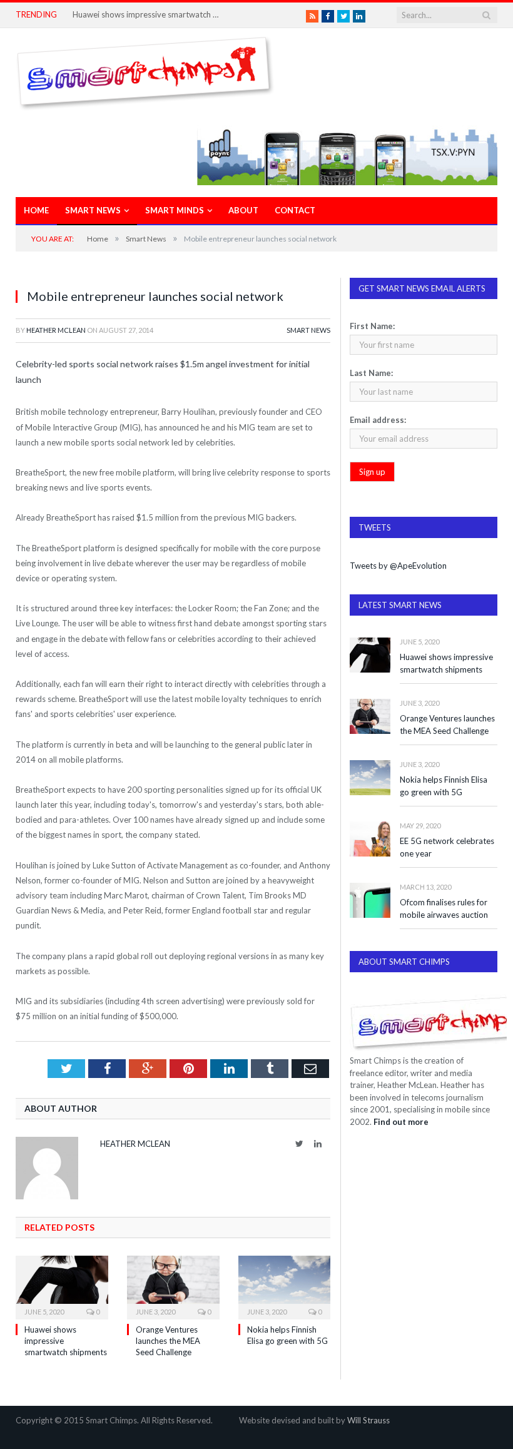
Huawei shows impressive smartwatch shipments (148, 14)
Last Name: (371, 373)
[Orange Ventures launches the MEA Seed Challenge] (173, 1286)
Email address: (378, 420)
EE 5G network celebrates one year (447, 847)
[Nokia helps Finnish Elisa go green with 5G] (284, 1286)
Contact (295, 210)
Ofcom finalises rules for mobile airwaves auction (444, 908)
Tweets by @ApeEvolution (398, 566)
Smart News (93, 210)
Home (36, 210)
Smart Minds (174, 210)
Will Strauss (368, 1420)
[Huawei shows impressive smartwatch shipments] (62, 1286)
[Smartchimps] (145, 70)
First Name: (372, 326)
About (243, 210)
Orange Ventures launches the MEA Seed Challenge (168, 1340)
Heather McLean (56, 330)
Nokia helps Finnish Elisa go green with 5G (443, 786)
